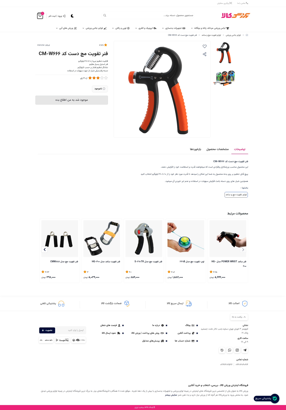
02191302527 (226, 364)
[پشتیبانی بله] (222, 350)
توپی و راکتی (120, 28)
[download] (46, 340)
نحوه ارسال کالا (109, 333)
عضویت (48, 330)
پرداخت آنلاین (184, 333)
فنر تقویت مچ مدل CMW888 (64, 262)
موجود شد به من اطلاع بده (71, 100)
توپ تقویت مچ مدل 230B (192, 262)
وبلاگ (187, 325)
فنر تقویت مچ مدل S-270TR (148, 262)
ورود (60, 16)
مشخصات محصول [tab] (217, 149)
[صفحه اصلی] (247, 35)
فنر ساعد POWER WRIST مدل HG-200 (229, 264)
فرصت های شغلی (108, 325)
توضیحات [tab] (239, 149)
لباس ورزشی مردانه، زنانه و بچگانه (209, 28)
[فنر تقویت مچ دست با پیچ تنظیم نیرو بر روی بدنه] (231, 375)
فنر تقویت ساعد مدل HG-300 (106, 262)
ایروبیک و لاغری (146, 28)
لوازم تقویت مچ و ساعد (211, 35)
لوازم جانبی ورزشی (94, 28)
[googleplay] (62, 340)
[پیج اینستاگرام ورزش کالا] (237, 350)
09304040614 (242, 364)
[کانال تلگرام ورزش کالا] (244, 350)
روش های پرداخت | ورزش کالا (145, 333)
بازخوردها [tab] (195, 149)
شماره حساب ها (182, 341)
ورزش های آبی (66, 28)
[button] (44, 249)
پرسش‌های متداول (151, 341)
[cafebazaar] (78, 340)
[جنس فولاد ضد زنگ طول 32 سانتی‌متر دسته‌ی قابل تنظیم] (228, 238)
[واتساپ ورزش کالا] (229, 350)
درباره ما (156, 325)
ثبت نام (52, 16)
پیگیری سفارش (223, 3)
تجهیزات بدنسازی (173, 28)
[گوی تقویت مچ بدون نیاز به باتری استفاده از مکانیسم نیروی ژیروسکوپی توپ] (185, 238)
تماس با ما (241, 3)
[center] (104, 16)
